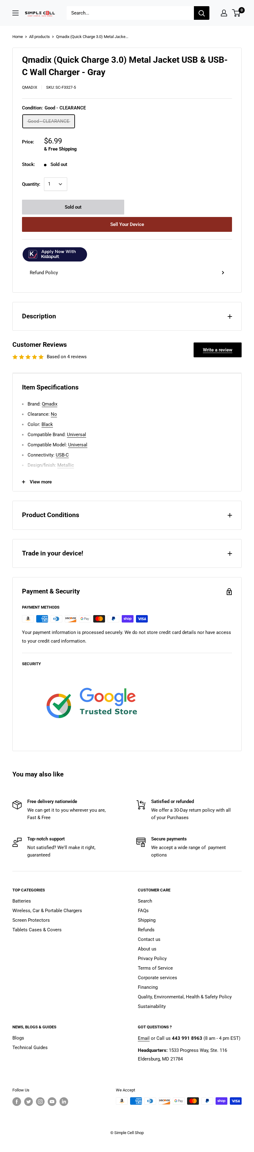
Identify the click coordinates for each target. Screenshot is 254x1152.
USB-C (62, 455)
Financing (148, 987)
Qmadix (29, 87)
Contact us (149, 939)
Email (144, 1038)
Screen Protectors (31, 920)
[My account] (224, 13)
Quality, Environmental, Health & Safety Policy (185, 997)
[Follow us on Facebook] (16, 1101)
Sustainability (152, 1006)
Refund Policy (44, 272)
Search (145, 901)
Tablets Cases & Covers (37, 930)
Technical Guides (30, 1047)
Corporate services (157, 977)
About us (147, 949)
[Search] (201, 13)
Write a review (217, 350)
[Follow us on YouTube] (52, 1101)
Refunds (146, 930)
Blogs (18, 1038)
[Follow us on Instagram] (40, 1101)
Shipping (146, 920)
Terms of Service (155, 968)
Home (17, 36)
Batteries (21, 901)
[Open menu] (15, 13)
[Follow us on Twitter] (28, 1101)
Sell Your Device (127, 224)
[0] (236, 13)
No (54, 414)
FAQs (143, 910)
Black (47, 424)
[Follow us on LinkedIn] (63, 1101)
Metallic (65, 465)
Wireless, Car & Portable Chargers (47, 910)
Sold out (73, 207)
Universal (76, 434)
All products (39, 36)
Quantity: (31, 184)
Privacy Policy (152, 958)
